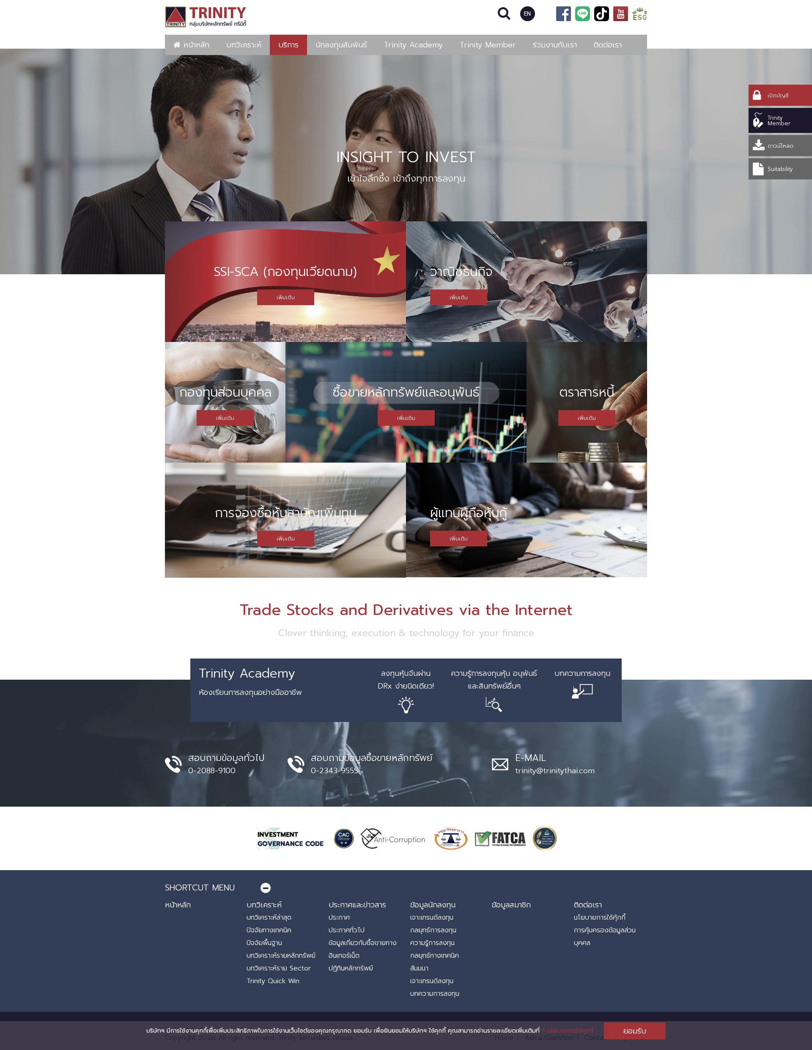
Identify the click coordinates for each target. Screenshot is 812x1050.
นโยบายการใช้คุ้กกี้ (599, 917)
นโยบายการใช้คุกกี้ (569, 1030)
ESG (639, 13)
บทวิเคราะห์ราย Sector (279, 968)
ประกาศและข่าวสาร (357, 905)
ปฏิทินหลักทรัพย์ (351, 968)
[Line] (582, 13)
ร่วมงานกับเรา (555, 45)
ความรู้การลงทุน (432, 943)
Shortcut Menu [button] (200, 887)
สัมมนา (419, 968)
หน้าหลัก (195, 45)
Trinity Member (488, 45)
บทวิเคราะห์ (243, 45)
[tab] (406, 887)
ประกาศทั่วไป (347, 930)
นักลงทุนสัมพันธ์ (341, 45)
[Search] (504, 13)
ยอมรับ (634, 1031)
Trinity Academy (413, 45)
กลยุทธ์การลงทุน (433, 930)
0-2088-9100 (212, 771)
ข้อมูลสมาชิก (511, 905)
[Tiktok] (601, 13)
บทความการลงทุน (434, 994)
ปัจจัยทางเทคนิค (269, 930)
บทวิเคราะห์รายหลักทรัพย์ (281, 956)
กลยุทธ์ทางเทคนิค (434, 956)
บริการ (288, 45)
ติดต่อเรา (608, 45)
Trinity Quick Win (273, 981)
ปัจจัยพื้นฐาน (264, 943)
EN (527, 14)
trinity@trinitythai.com (555, 771)
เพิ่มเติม (286, 297)
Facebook (563, 13)
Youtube (620, 13)
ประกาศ (339, 917)
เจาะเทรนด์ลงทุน (431, 917)
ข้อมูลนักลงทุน (432, 905)
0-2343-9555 (334, 771)
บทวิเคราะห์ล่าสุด (269, 917)
